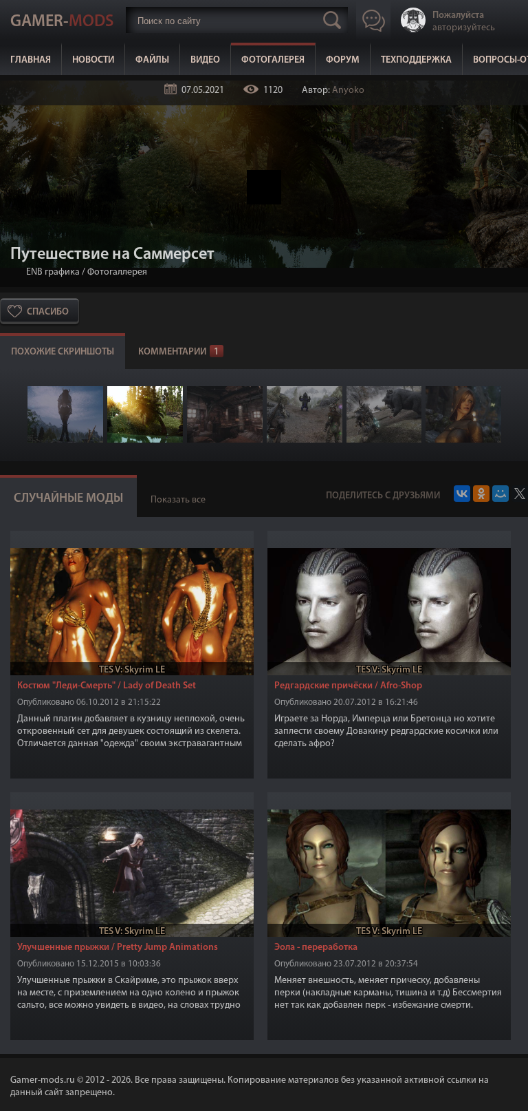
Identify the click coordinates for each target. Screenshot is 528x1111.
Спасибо (48, 312)
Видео (205, 60)
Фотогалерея (273, 60)
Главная (30, 60)
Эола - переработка (316, 947)
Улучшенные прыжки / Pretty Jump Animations (117, 947)
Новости (93, 60)
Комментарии (178, 352)
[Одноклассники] (481, 493)
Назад (15, 272)
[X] (520, 493)
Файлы (152, 60)
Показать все (178, 500)
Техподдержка (416, 60)
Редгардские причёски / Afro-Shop (348, 686)
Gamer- (61, 22)
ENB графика (53, 272)
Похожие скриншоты (62, 352)
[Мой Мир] (500, 493)
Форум (343, 60)
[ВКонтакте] (462, 493)
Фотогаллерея (117, 272)
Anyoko (348, 90)
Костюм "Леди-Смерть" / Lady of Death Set (106, 686)
